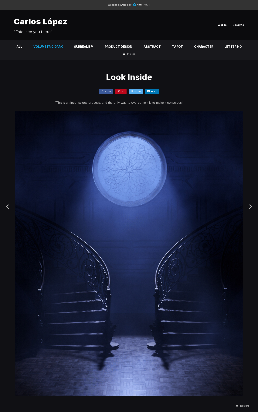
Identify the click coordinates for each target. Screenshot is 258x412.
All (19, 46)
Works (222, 24)
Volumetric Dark (48, 46)
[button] (242, 406)
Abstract (152, 46)
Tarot (177, 46)
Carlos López (40, 21)
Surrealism (83, 46)
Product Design (118, 46)
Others (129, 54)
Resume (238, 24)
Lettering (233, 46)
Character (203, 46)
